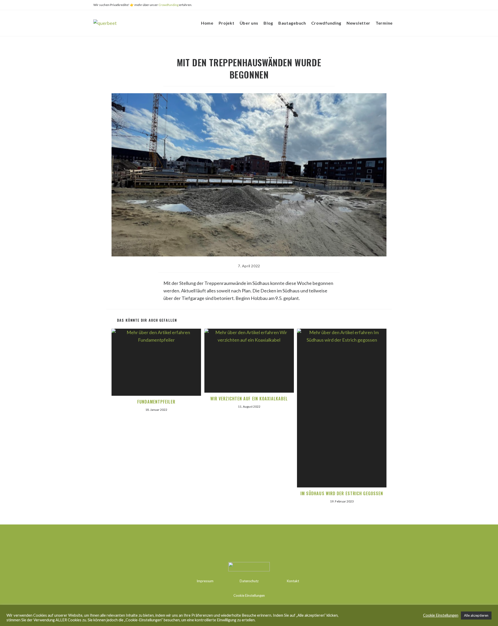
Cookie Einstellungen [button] (249, 595)
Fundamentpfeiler (156, 402)
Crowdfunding (168, 5)
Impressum (205, 581)
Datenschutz (249, 581)
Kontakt (293, 581)
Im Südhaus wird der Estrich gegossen (341, 493)
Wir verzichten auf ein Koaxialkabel (249, 398)
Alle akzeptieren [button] (476, 615)
